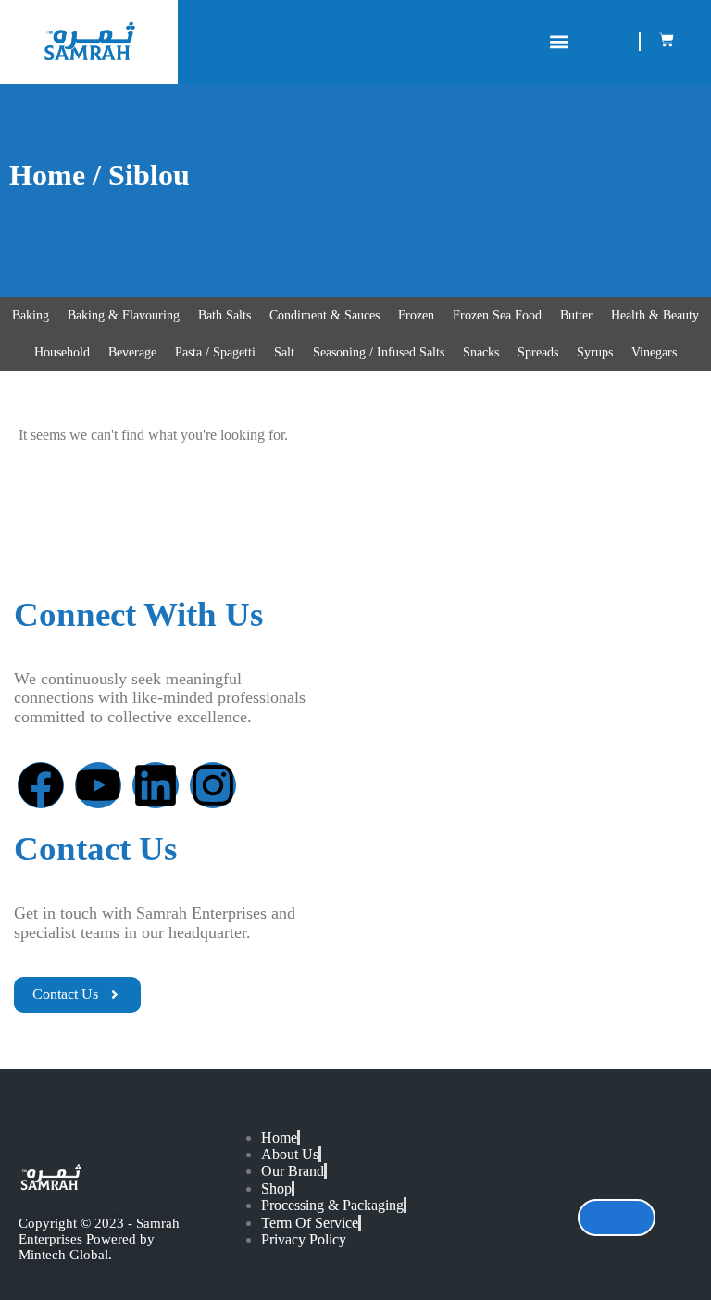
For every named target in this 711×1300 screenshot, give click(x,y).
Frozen (416, 315)
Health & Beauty (655, 315)
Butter (576, 315)
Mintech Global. (65, 1254)
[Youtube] (98, 785)
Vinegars (654, 352)
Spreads (538, 352)
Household (62, 352)
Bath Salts (224, 315)
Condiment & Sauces (324, 315)
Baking (30, 315)
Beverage (132, 352)
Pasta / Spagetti (215, 352)
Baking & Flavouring (124, 315)
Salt (284, 352)
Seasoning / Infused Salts (378, 352)
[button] (558, 42)
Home (47, 175)
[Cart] (666, 39)
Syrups (595, 352)
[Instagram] (213, 785)
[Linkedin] (155, 785)
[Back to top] (616, 1217)
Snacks (481, 352)
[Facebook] (41, 785)
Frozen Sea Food (497, 315)
